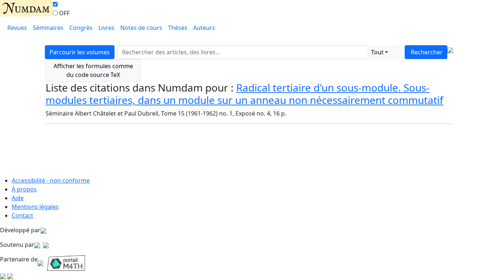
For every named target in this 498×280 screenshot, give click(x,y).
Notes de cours (141, 28)
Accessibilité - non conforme (51, 180)
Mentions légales (35, 207)
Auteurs (204, 28)
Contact (22, 215)
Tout (377, 52)
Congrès (81, 28)
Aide (18, 198)
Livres (106, 28)
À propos (24, 189)
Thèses (177, 28)
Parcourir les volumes (80, 52)
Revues (17, 28)
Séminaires (48, 28)
